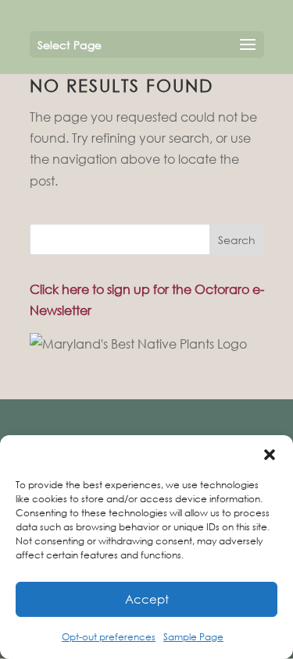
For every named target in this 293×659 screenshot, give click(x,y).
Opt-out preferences (108, 636)
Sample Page (193, 636)
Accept (147, 599)
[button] (269, 454)
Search (236, 239)
